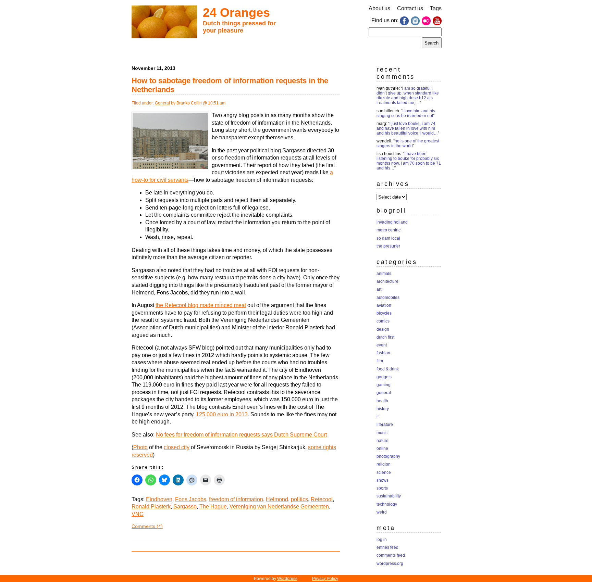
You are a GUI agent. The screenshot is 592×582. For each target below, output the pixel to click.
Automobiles (388, 297)
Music (382, 432)
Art (379, 289)
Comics (383, 321)
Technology (387, 504)
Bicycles (384, 313)
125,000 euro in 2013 (222, 414)
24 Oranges (236, 12)
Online (382, 448)
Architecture (387, 281)
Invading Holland (392, 222)
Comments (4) (147, 526)
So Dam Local (388, 238)
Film (380, 360)
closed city (176, 447)
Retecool (322, 499)
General (162, 103)
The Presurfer (388, 246)
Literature (385, 424)
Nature (382, 440)
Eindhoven (159, 499)
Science (384, 472)
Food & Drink (388, 369)
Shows (382, 480)
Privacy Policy (325, 579)
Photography (388, 456)
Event (382, 345)
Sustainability (389, 496)
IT (378, 416)
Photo (140, 447)
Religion (384, 464)
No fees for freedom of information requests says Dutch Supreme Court (241, 435)
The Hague (213, 506)
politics (299, 499)
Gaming (384, 384)
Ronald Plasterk (151, 506)
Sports (382, 488)
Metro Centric (388, 230)
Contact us (410, 8)
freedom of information (236, 499)
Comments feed (391, 555)
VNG (138, 514)
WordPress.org (390, 563)
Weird (382, 512)
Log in (382, 539)
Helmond (277, 499)
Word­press (287, 579)
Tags (436, 8)
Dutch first (385, 337)
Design (383, 329)
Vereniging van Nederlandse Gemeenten (279, 506)
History (383, 408)
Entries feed (387, 547)
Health (382, 400)
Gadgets (384, 377)
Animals (384, 273)
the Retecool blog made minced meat (201, 305)
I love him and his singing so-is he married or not (406, 113)
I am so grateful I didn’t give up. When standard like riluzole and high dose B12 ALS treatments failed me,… (408, 95)
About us (379, 8)
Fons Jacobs (190, 499)
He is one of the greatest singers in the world (408, 143)
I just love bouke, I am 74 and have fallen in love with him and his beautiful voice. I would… (407, 128)
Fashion (383, 353)
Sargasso (185, 506)
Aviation (384, 305)
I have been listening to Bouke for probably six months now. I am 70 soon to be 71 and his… (409, 160)
